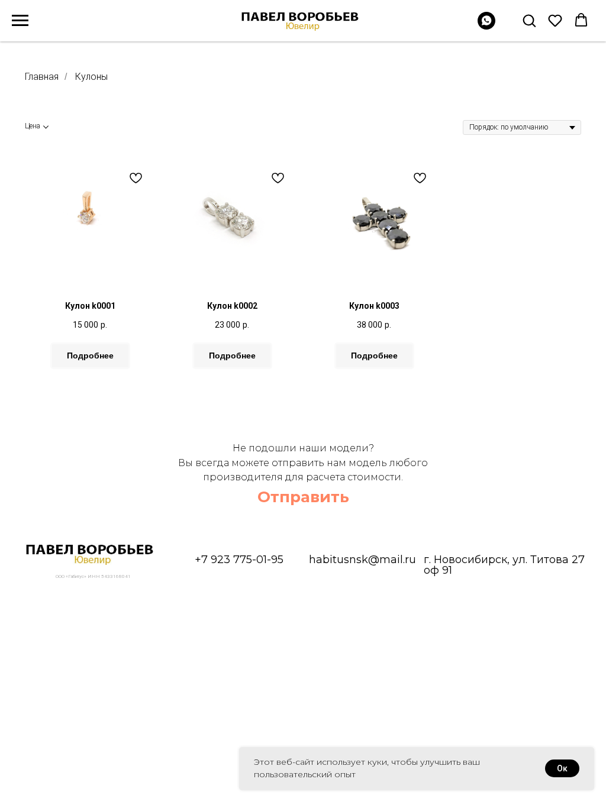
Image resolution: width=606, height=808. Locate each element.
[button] (529, 20)
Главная (42, 76)
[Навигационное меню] (20, 21)
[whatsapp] (486, 26)
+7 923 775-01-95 (239, 559)
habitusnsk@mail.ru (362, 559)
